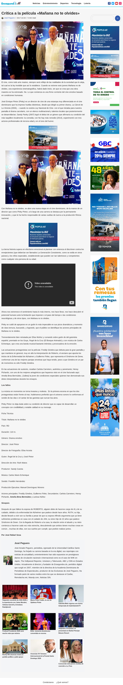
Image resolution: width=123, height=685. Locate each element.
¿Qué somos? (62, 682)
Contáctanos (48, 682)
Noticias (36, 3)
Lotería (87, 3)
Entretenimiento (50, 3)
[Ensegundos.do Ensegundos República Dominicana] (11, 3)
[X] (113, 3)
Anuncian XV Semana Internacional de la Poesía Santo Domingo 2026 (42, 656)
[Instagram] (120, 3)
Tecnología (76, 3)
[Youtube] (116, 3)
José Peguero (9, 18)
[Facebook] (109, 3)
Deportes (64, 3)
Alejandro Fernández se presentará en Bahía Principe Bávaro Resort (69, 631)
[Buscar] (117, 18)
